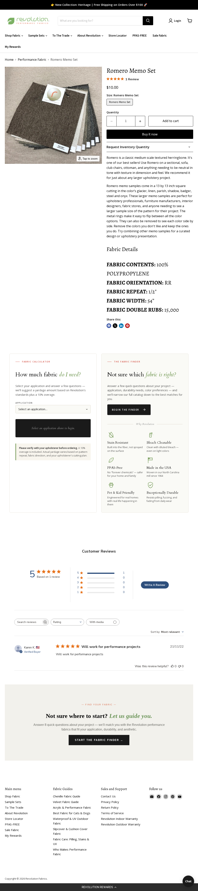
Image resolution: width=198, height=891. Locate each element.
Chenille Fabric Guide (66, 796)
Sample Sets (36, 35)
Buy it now (150, 134)
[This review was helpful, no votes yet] (172, 666)
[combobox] (67, 622)
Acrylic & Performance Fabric (72, 807)
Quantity (113, 112)
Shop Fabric (13, 35)
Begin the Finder (125, 409)
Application (24, 402)
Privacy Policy (110, 802)
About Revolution (89, 35)
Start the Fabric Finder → (99, 740)
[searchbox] (28, 622)
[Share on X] (115, 325)
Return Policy (110, 807)
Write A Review (154, 585)
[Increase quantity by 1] (140, 121)
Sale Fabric (160, 35)
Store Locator (117, 35)
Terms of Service (112, 813)
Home (9, 59)
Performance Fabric (32, 59)
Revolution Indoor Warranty (119, 819)
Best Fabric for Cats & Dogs (71, 813)
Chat (188, 881)
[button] (99, 887)
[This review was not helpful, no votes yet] (179, 666)
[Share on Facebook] (109, 325)
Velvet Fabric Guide (66, 802)
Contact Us (108, 796)
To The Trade (61, 35)
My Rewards (13, 47)
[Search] (148, 20)
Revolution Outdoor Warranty (120, 824)
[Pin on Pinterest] (127, 325)
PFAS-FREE (139, 35)
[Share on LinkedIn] (121, 325)
